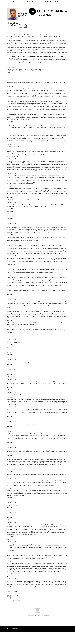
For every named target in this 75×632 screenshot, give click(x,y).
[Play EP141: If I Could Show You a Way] (32, 11)
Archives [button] (40, 1)
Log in (19, 600)
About (51, 1)
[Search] (60, 1)
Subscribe (56, 1)
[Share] (41, 18)
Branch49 (19, 1)
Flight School (34, 1)
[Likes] (37, 18)
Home (14, 1)
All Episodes (11, 6)
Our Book (46, 1)
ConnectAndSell (26, 1)
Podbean (14, 629)
